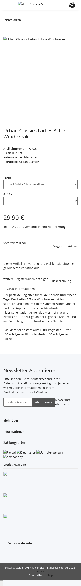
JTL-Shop (48, 575)
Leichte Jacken (28, 157)
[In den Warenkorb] (6, 34)
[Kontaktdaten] (64, 5)
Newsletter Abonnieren (63, 402)
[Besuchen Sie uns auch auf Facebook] (6, 553)
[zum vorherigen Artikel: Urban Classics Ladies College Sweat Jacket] (24, 20)
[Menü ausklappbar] (8, 5)
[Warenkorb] (72, 5)
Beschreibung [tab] (61, 281)
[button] (56, 5)
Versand (40, 571)
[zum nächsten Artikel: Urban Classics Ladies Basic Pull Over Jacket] (31, 20)
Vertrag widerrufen (20, 543)
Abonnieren (43, 402)
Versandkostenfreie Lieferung (45, 227)
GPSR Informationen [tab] (21, 289)
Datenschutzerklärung (18, 383)
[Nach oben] (1, 583)
